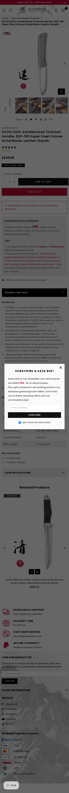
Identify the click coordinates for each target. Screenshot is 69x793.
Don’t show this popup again (36, 422)
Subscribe (34, 415)
